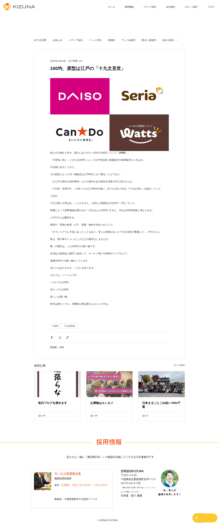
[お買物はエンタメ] (109, 384)
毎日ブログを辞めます (52, 403)
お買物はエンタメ (101, 403)
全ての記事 (40, 40)
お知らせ (57, 40)
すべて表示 (179, 365)
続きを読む (169, 40)
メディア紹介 (76, 40)
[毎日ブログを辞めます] (57, 384)
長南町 (111, 40)
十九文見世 (69, 326)
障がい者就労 (149, 40)
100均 (55, 326)
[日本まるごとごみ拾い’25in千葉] (161, 384)
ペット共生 (95, 40)
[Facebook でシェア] (51, 337)
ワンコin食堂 (128, 40)
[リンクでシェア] (67, 337)
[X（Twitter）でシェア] (59, 337)
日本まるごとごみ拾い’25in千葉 (161, 404)
